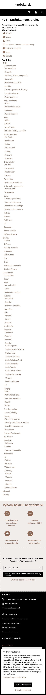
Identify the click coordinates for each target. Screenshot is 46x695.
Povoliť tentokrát (11, 568)
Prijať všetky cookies (23, 685)
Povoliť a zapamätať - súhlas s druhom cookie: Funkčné (22, 574)
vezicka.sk (23, 4)
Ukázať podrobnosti (23, 690)
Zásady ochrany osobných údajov (14, 677)
